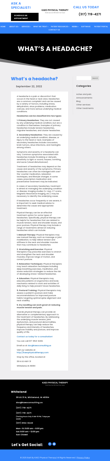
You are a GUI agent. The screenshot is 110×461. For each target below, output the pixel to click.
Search (95, 78)
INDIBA (74, 27)
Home (3, 27)
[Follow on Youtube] (54, 444)
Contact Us (54, 30)
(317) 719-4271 (23, 407)
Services (26, 27)
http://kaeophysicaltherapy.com (33, 352)
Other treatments (85, 108)
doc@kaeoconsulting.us (39, 345)
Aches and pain (83, 94)
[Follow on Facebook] (50, 444)
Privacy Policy (83, 457)
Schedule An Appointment (21, 17)
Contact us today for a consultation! (35, 336)
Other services (83, 104)
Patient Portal (101, 27)
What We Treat (40, 27)
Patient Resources (59, 27)
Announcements (84, 97)
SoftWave (85, 27)
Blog (78, 101)
